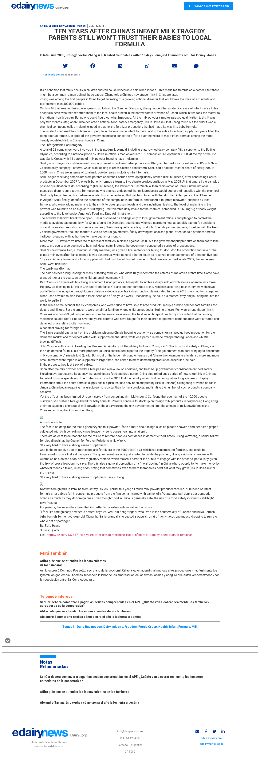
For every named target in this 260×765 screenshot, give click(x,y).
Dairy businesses (89, 627)
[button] (65, 65)
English (53, 25)
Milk (195, 627)
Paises (81, 25)
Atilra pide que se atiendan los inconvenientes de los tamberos (85, 611)
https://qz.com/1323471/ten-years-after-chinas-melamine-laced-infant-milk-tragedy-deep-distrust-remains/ (119, 535)
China (43, 25)
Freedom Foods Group (140, 627)
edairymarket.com (211, 743)
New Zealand (67, 25)
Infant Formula (179, 627)
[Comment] (196, 66)
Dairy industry (113, 627)
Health (163, 627)
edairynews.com (211, 738)
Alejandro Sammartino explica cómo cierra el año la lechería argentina (90, 617)
